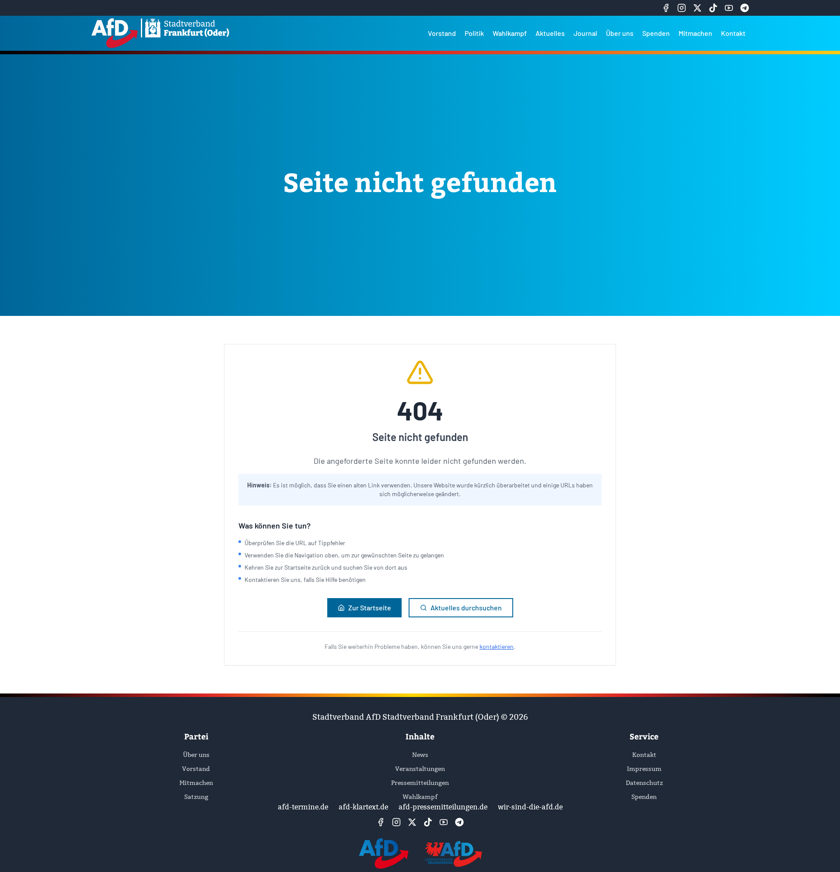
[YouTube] (728, 8)
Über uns (620, 33)
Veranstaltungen (420, 769)
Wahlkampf (510, 33)
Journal (585, 33)
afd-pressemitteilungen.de (443, 807)
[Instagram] (681, 8)
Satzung (196, 797)
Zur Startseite (369, 607)
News (420, 755)
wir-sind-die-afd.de (530, 807)
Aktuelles (550, 33)
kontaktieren (497, 646)
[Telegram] (744, 8)
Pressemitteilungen (420, 783)
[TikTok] (713, 8)
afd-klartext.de (363, 807)
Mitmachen (695, 33)
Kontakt (733, 33)
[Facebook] (666, 8)
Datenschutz (644, 783)
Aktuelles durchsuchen (466, 607)
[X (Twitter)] (697, 8)
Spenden (656, 33)
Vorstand (442, 33)
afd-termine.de (303, 807)
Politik (474, 33)
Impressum (644, 769)
